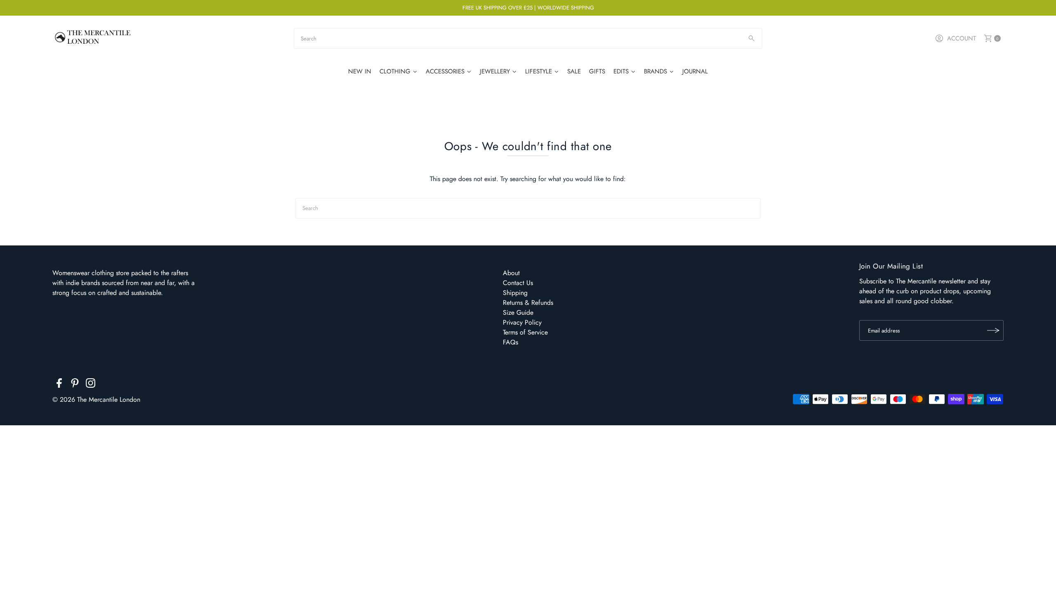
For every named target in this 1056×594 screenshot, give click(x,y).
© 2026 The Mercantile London (96, 399)
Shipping (515, 292)
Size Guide (518, 312)
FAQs (510, 342)
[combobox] (528, 38)
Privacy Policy (522, 322)
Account (961, 38)
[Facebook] (59, 384)
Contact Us (518, 283)
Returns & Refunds (528, 302)
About (511, 273)
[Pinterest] (75, 384)
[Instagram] (90, 384)
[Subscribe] (993, 330)
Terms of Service (525, 332)
